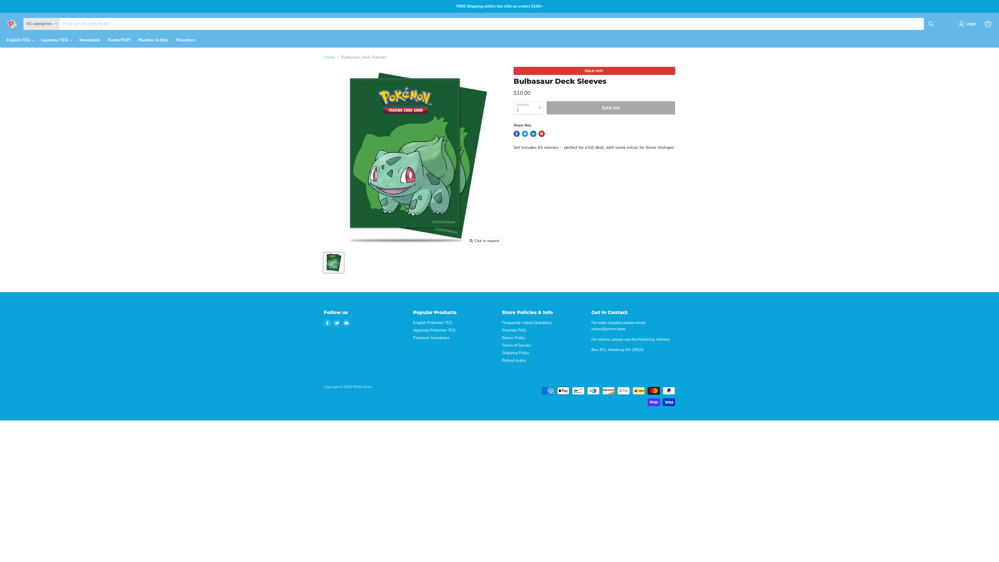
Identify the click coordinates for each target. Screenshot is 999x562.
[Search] (931, 24)
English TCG (19, 40)
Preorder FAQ (514, 330)
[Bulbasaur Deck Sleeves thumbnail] (333, 262)
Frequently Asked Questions (527, 322)
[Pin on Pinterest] (542, 134)
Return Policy (513, 337)
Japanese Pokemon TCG (434, 330)
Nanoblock (89, 40)
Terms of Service (516, 345)
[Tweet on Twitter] (525, 134)
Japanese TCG (55, 40)
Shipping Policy (515, 352)
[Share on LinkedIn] (533, 134)
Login (971, 23)
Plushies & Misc (153, 40)
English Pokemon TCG (432, 322)
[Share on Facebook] (517, 134)
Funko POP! (119, 40)
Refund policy (514, 360)
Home (329, 57)
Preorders (185, 40)
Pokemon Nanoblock (431, 337)
